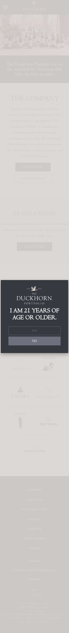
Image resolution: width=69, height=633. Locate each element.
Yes (34, 341)
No (34, 331)
